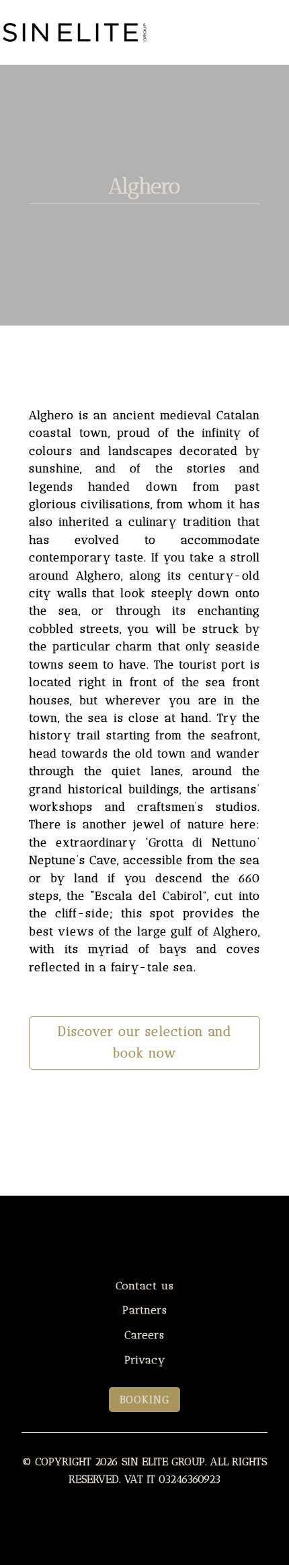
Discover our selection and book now (144, 1043)
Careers (144, 1334)
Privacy (144, 1359)
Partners (144, 1309)
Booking (144, 1399)
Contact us (145, 1285)
